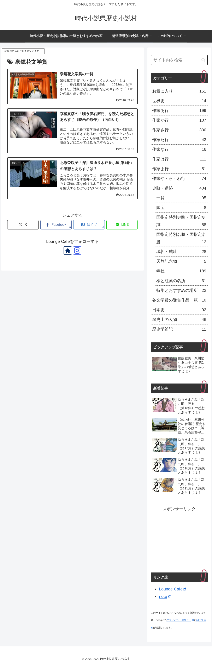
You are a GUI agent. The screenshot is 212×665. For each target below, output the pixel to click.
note (163, 596)
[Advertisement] (179, 538)
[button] (203, 60)
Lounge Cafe (171, 589)
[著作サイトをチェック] (68, 250)
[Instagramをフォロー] (77, 250)
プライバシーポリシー (178, 620)
